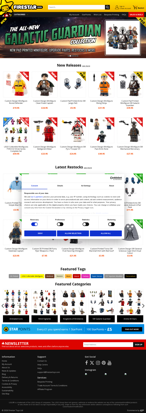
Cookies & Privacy (9, 384)
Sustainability (7, 390)
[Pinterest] (104, 363)
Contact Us (42, 361)
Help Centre (42, 364)
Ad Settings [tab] (86, 186)
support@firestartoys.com (48, 372)
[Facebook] (86, 363)
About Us (6, 367)
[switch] (60, 224)
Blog (4, 374)
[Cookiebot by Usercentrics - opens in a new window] (112, 178)
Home (4, 361)
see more (86, 66)
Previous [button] (2, 37)
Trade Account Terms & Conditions (52, 385)
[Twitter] (92, 363)
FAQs (124, 14)
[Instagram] (98, 363)
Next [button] (144, 37)
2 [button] (70, 56)
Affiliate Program (44, 389)
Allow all (106, 233)
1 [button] (68, 56)
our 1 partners (37, 197)
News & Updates (9, 371)
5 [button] (75, 56)
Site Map (5, 393)
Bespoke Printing (111, 14)
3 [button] (72, 56)
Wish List (97, 14)
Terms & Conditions (10, 380)
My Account (74, 14)
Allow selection (73, 233)
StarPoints (86, 14)
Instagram (90, 369)
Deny (40, 233)
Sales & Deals (136, 14)
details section (102, 213)
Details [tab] (60, 186)
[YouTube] (109, 363)
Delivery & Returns (10, 377)
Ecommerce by (133, 410)
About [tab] (111, 186)
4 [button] (74, 56)
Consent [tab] (34, 186)
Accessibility (7, 387)
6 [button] (77, 56)
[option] (73, 37)
